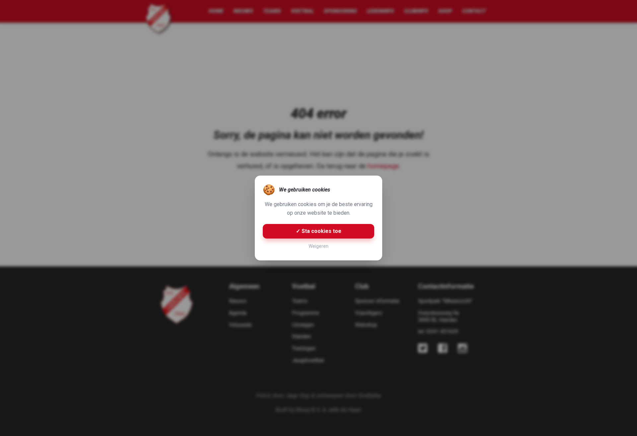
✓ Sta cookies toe (318, 231)
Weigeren (318, 246)
